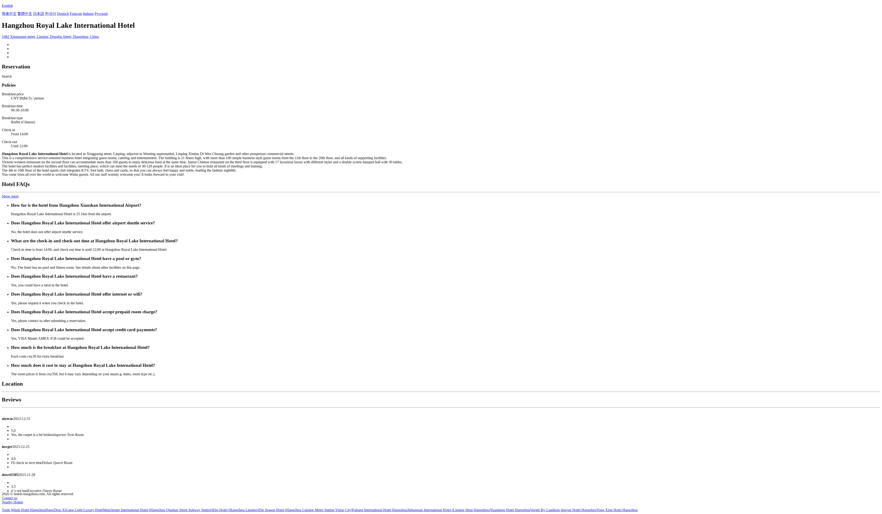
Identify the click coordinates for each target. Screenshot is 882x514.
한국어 (50, 14)
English (7, 6)
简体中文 (9, 14)
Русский (101, 14)
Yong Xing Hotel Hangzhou (617, 510)
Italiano (88, 14)
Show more (10, 196)
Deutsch (63, 14)
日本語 (38, 14)
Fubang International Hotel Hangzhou (379, 510)
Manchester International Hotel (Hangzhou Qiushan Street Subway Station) (157, 510)
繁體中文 (24, 14)
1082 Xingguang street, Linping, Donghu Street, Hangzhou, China (50, 37)
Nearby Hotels (12, 502)
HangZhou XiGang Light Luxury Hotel (74, 510)
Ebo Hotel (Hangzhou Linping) (235, 510)
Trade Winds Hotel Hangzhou (23, 510)
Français (76, 14)
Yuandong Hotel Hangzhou (510, 510)
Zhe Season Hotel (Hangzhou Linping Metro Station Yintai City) (305, 510)
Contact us (9, 498)
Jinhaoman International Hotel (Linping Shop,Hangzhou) (448, 510)
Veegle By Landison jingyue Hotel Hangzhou (563, 510)
